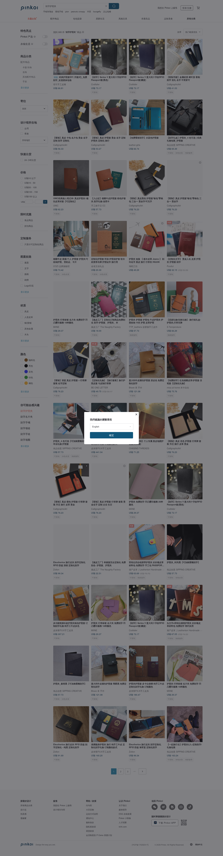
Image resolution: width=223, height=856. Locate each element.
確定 (111, 435)
